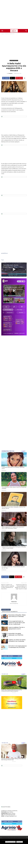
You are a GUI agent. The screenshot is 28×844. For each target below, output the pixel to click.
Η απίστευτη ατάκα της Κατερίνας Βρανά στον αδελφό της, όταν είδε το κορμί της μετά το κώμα (21, 586)
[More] (24, 78)
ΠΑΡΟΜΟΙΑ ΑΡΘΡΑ (6, 609)
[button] (2, 31)
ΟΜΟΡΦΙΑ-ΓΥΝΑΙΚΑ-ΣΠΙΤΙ (9, 33)
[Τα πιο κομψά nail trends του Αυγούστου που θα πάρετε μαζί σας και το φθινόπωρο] (4, 622)
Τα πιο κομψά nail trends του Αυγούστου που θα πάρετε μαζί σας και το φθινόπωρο (16, 622)
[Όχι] (26, 840)
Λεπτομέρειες (19, 841)
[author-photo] (14, 599)
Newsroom (10, 73)
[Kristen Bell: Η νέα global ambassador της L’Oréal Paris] (4, 635)
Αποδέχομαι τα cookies (10, 841)
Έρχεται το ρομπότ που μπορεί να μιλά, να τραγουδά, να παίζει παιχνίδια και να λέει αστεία (7, 586)
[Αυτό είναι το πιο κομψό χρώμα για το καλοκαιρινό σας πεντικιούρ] (4, 647)
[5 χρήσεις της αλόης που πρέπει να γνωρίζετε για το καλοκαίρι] (4, 641)
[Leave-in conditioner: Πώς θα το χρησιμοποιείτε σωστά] (4, 629)
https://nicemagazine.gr (14, 603)
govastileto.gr (4, 253)
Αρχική (2, 33)
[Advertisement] (14, 14)
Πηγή (2, 260)
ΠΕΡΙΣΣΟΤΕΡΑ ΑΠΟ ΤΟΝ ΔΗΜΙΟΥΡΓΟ (10, 611)
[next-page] (4, 652)
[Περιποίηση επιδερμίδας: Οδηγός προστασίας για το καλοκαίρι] (4, 616)
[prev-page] (2, 652)
